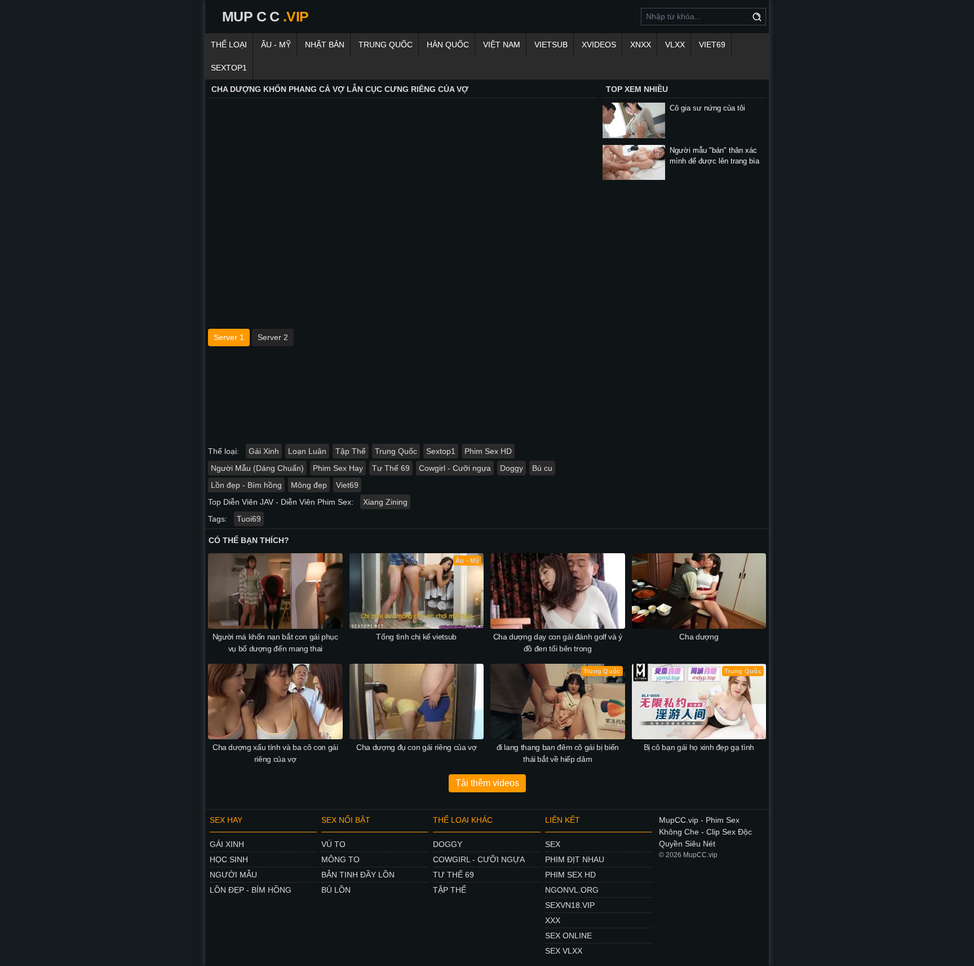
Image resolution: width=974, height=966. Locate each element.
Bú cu (542, 468)
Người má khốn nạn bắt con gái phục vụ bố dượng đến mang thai (275, 642)
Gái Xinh (264, 451)
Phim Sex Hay (338, 468)
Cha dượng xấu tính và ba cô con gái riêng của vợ (275, 753)
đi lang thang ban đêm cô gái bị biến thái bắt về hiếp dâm (558, 753)
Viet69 (712, 44)
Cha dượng (698, 636)
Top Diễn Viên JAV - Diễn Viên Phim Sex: (280, 501)
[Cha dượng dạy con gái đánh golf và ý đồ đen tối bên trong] (557, 591)
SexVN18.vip (570, 905)
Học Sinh (229, 859)
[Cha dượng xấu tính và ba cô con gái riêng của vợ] (275, 701)
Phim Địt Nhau (574, 859)
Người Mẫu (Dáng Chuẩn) (257, 468)
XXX (552, 920)
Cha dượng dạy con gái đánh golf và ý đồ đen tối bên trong (557, 642)
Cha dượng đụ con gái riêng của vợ (416, 747)
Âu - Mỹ (276, 44)
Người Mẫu (233, 874)
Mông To (340, 859)
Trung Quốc (385, 44)
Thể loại (229, 44)
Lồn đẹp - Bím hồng (246, 484)
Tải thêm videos (487, 783)
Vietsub (551, 44)
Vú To (333, 844)
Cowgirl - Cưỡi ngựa (455, 468)
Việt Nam (501, 44)
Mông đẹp (309, 484)
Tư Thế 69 (391, 468)
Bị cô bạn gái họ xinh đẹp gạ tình (699, 747)
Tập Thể (350, 451)
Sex (552, 844)
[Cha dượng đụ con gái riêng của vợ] (416, 701)
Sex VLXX (563, 950)
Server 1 (229, 337)
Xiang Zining (385, 501)
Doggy (511, 468)
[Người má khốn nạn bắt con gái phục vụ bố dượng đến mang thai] (275, 591)
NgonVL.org (572, 889)
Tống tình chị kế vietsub (416, 636)
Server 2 (273, 337)
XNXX (640, 44)
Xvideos (599, 44)
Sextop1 (229, 67)
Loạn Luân (307, 451)
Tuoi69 (249, 518)
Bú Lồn (336, 889)
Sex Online (568, 935)
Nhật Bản (324, 44)
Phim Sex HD (488, 451)
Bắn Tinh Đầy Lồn (358, 874)
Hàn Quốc (448, 44)
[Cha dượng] (699, 591)
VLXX (675, 44)
